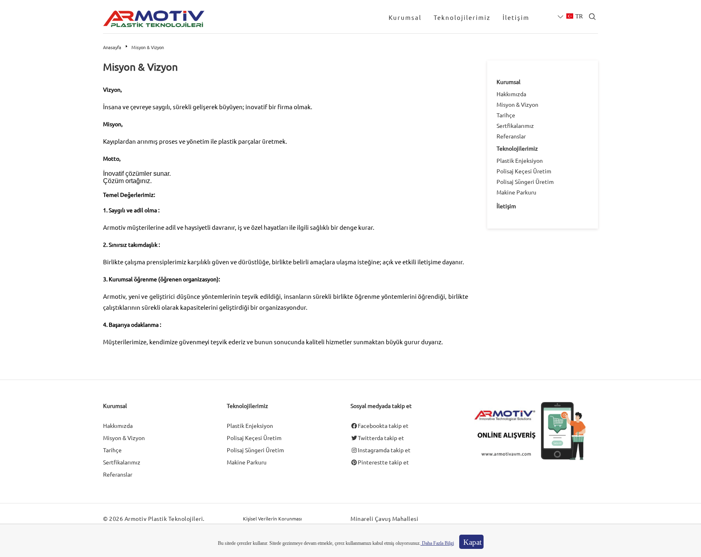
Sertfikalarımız (515, 125)
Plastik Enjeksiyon (520, 160)
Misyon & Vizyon (517, 104)
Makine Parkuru (516, 192)
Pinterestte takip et (383, 462)
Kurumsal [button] (405, 17)
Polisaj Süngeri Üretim (525, 181)
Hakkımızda (511, 93)
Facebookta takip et (383, 425)
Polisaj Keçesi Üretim (524, 171)
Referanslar (511, 136)
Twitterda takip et (381, 437)
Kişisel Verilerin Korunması (272, 518)
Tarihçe (506, 115)
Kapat (472, 542)
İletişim (516, 17)
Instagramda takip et (384, 449)
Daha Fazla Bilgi (437, 543)
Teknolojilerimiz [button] (462, 17)
